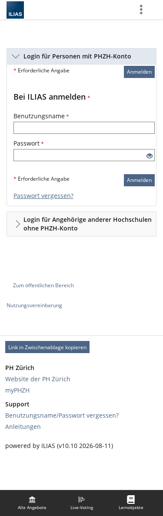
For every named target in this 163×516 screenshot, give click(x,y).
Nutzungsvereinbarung (34, 305)
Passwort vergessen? (43, 195)
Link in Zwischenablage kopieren (47, 347)
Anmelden (139, 71)
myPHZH (17, 390)
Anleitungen (23, 426)
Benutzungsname (41, 116)
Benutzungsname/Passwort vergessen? (62, 415)
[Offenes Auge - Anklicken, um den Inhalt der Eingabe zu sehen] (149, 156)
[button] (81, 56)
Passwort (28, 143)
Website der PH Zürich (37, 379)
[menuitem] (32, 503)
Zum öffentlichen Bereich (43, 285)
